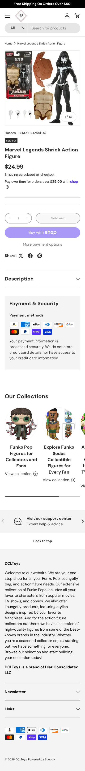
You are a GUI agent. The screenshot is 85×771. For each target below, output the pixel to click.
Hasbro (10, 133)
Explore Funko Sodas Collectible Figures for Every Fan (59, 459)
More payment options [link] (42, 244)
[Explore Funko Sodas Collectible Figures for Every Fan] (59, 424)
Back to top (42, 541)
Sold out (58, 218)
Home (9, 43)
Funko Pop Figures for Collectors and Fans (21, 456)
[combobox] (42, 28)
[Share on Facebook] (30, 255)
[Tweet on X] (21, 255)
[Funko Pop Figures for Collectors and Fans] (21, 424)
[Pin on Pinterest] (39, 255)
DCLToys (21, 759)
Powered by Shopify (41, 759)
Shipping (11, 174)
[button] (77, 16)
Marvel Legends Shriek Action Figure (41, 43)
